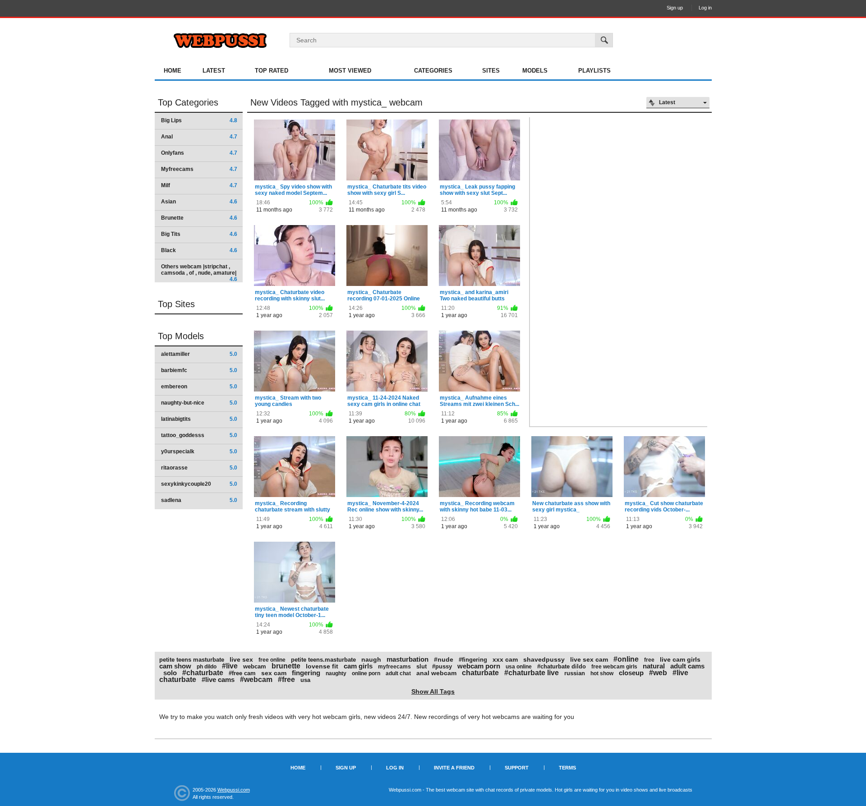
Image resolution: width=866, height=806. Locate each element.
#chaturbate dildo (561, 666)
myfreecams (394, 666)
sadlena (199, 500)
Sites (491, 70)
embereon (199, 386)
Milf (199, 185)
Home (172, 70)
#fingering (473, 659)
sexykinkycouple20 (199, 484)
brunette (286, 666)
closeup (631, 673)
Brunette (199, 218)
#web (658, 673)
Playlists (594, 70)
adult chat (398, 673)
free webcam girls (614, 666)
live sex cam (589, 659)
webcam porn (478, 666)
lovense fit (322, 666)
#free (286, 679)
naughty (336, 673)
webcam (254, 666)
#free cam (242, 673)
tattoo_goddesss (199, 435)
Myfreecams (199, 169)
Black (199, 250)
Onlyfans (199, 153)
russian (574, 673)
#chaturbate (202, 673)
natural (654, 666)
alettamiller (199, 354)
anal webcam (436, 673)
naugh (371, 659)
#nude (443, 659)
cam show (175, 666)
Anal (199, 137)
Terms (567, 767)
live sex (241, 659)
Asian (199, 201)
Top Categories (188, 102)
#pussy (442, 666)
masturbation (407, 659)
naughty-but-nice (199, 403)
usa (305, 680)
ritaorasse (199, 468)
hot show (601, 673)
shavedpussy (544, 659)
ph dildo (206, 666)
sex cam (273, 673)
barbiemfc (199, 370)
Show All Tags (433, 691)
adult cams (687, 666)
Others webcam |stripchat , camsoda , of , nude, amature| (199, 272)
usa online (519, 666)
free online (272, 660)
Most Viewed (350, 70)
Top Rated (271, 70)
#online (626, 659)
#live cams (218, 679)
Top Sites (176, 304)
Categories (433, 70)
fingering (306, 673)
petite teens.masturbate (323, 659)
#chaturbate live (531, 673)
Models (535, 70)
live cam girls (680, 659)
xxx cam (505, 659)
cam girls (358, 666)
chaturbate (480, 673)
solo (170, 673)
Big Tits (199, 234)
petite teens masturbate (191, 659)
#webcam (256, 679)
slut (421, 666)
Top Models (181, 336)
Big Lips (199, 120)
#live (230, 666)
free (649, 660)
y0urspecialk (199, 451)
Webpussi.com (233, 789)
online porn (366, 673)
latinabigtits (199, 419)
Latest (214, 70)
